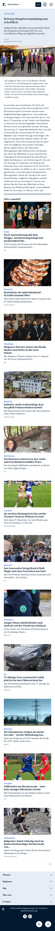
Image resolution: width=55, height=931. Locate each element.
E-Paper (6, 901)
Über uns (7, 895)
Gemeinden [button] (13, 4)
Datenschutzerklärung (29, 911)
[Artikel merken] (39, 924)
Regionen (7, 881)
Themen (6, 874)
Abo (38, 4)
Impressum (43, 908)
